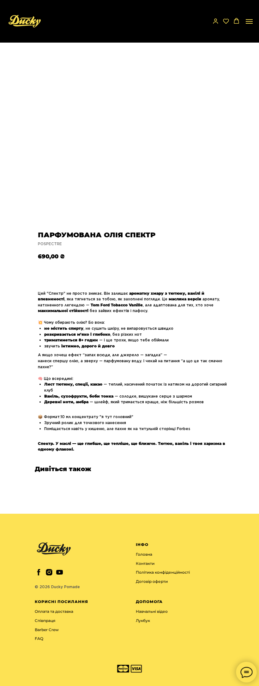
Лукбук (143, 620)
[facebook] (39, 572)
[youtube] (59, 572)
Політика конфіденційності (163, 572)
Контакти (145, 563)
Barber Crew (47, 629)
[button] (216, 21)
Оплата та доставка (54, 611)
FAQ (39, 638)
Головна (144, 554)
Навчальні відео (152, 611)
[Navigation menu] (249, 21)
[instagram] (49, 572)
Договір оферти (152, 581)
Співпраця (45, 620)
